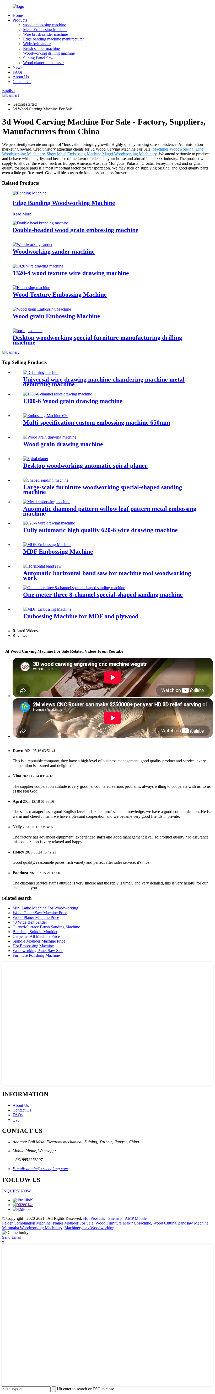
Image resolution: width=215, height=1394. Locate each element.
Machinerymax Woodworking (89, 1228)
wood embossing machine (44, 25)
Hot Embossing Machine (33, 946)
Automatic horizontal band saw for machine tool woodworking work (107, 575)
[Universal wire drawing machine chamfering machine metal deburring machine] (41, 372)
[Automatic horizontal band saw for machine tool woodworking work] (42, 566)
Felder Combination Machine (26, 1223)
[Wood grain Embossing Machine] (42, 309)
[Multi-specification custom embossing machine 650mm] (45, 415)
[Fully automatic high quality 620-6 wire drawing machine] (49, 523)
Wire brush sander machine (45, 34)
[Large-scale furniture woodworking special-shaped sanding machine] (45, 480)
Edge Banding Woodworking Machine (64, 202)
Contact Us (22, 81)
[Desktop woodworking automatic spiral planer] (35, 458)
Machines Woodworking (173, 149)
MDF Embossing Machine (58, 551)
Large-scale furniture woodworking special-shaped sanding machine (102, 489)
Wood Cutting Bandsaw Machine (180, 1223)
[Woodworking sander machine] (32, 244)
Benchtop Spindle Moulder (35, 931)
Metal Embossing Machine (45, 29)
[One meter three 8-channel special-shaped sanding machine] (74, 587)
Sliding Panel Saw (38, 58)
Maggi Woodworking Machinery (129, 154)
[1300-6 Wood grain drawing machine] (57, 394)
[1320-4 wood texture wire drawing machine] (38, 266)
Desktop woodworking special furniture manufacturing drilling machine (97, 340)
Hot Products (94, 1218)
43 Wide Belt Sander (30, 922)
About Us (21, 77)
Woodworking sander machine (54, 251)
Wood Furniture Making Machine (123, 1223)
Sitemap (115, 1218)
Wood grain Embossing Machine (56, 316)
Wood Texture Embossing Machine (60, 294)
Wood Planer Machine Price (36, 917)
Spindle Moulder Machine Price (39, 941)
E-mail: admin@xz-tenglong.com (40, 1168)
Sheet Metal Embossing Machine (74, 154)
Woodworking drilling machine (49, 53)
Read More (22, 214)
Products (20, 20)
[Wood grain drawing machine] (49, 437)
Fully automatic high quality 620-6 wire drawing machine (100, 530)
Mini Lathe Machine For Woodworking (45, 908)
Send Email (11, 1237)
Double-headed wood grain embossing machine (75, 230)
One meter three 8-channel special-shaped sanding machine (103, 594)
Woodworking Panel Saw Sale (38, 950)
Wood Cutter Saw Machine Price (40, 913)
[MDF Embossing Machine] (47, 544)
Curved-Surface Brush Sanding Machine (46, 927)
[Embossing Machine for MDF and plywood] (47, 609)
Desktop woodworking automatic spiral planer (85, 465)
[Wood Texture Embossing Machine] (31, 287)
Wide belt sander (37, 44)
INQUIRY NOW (16, 1191)
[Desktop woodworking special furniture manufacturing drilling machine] (27, 330)
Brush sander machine (41, 48)
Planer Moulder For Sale (73, 1223)
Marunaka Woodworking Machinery (32, 1228)
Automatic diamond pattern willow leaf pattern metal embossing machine (109, 511)
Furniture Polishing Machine (36, 955)
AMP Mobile (136, 1218)
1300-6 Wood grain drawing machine (72, 401)
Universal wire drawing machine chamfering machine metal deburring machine (104, 382)
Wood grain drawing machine (63, 444)
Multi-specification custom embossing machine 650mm (96, 422)
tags (16, 1119)
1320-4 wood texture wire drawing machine (71, 273)
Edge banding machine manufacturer (53, 39)
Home (18, 15)
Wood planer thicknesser (43, 62)
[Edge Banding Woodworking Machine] (29, 193)
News (17, 67)
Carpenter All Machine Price (36, 936)
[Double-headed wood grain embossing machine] (41, 223)
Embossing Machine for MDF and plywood (80, 616)
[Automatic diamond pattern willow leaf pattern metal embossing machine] (46, 502)
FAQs (18, 72)
